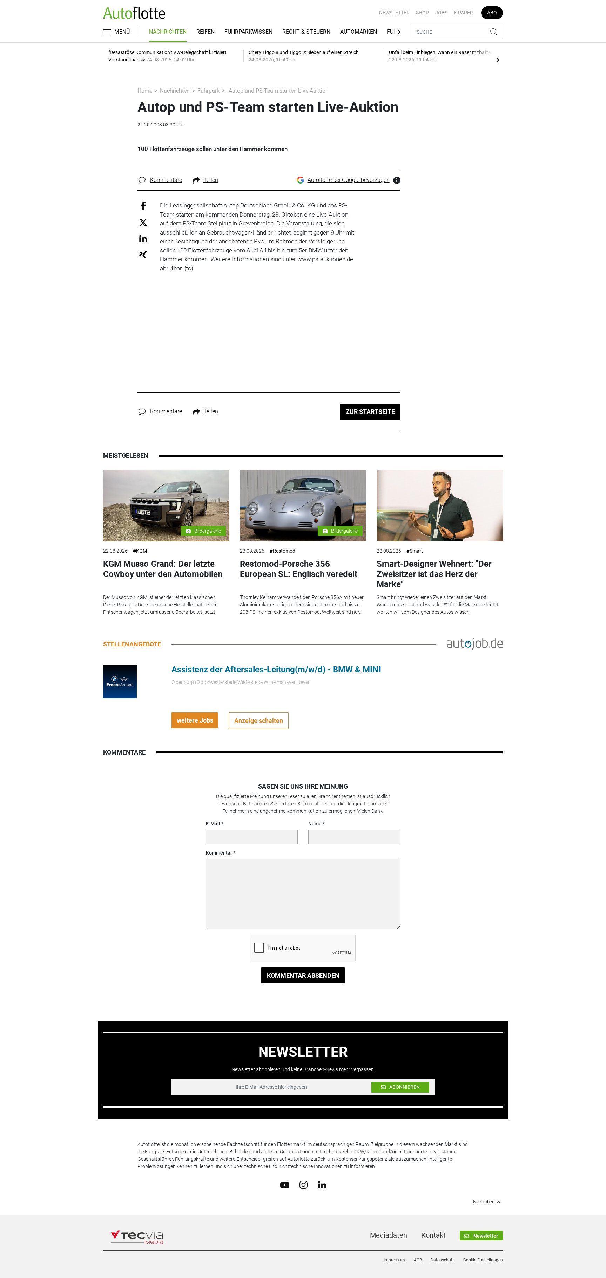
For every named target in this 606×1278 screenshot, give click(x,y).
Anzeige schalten (258, 720)
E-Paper (463, 12)
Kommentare (166, 180)
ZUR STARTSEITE (370, 411)
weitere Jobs (195, 720)
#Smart (414, 551)
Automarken (358, 31)
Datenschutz (442, 1260)
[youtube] (284, 1184)
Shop (422, 12)
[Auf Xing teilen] (143, 254)
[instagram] (303, 1184)
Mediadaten (388, 1235)
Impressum (394, 1260)
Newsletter (394, 12)
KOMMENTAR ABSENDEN (303, 975)
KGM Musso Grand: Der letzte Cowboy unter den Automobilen (162, 569)
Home (144, 90)
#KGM (140, 551)
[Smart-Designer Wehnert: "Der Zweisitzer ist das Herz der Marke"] (440, 505)
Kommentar (219, 853)
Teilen (210, 180)
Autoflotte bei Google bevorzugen (349, 180)
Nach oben (483, 1201)
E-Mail (213, 823)
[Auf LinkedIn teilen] (143, 238)
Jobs (441, 12)
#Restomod (282, 551)
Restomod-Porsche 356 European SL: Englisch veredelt (298, 569)
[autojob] (475, 644)
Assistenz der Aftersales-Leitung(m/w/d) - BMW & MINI (276, 669)
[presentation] (497, 59)
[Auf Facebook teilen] (143, 205)
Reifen (205, 31)
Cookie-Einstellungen (483, 1260)
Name (315, 823)
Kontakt (433, 1235)
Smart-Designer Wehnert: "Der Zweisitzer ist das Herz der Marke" (434, 574)
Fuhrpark (208, 90)
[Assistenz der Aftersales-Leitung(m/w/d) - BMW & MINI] (120, 681)
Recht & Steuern (306, 31)
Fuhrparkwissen (248, 31)
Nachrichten (168, 31)
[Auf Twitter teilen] (143, 222)
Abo (492, 12)
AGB (418, 1260)
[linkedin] (322, 1184)
